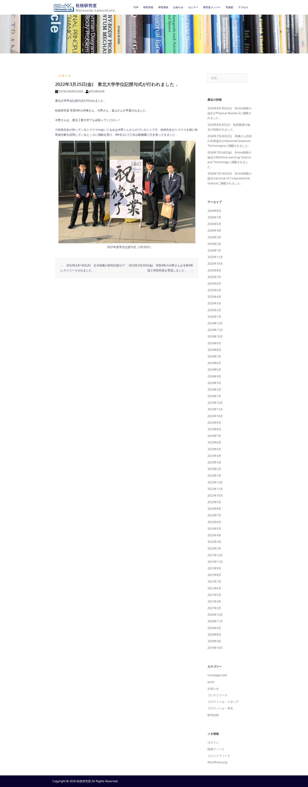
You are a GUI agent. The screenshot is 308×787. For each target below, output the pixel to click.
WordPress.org (217, 762)
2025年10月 (215, 264)
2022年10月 (215, 495)
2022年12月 (215, 482)
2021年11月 (215, 562)
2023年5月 (214, 449)
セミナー (193, 7)
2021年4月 (214, 601)
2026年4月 (214, 230)
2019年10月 (215, 648)
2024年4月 (214, 376)
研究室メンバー (212, 7)
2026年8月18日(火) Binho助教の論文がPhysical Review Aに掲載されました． (229, 113)
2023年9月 (214, 423)
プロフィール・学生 (220, 708)
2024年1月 (214, 396)
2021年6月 (214, 588)
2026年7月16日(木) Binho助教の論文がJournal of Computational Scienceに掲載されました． (229, 178)
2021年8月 (214, 575)
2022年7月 (214, 515)
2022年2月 (214, 548)
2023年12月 (215, 403)
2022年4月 (214, 535)
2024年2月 (214, 389)
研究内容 (148, 7)
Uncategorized (217, 675)
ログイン (213, 742)
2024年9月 (214, 343)
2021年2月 (214, 608)
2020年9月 (214, 628)
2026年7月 (214, 217)
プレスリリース (217, 695)
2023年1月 (214, 475)
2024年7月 (214, 356)
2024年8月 (214, 350)
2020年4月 (214, 641)
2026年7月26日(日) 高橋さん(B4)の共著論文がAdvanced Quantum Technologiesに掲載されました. (229, 141)
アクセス (243, 7)
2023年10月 (215, 416)
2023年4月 (214, 456)
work (210, 682)
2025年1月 (214, 317)
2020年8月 (214, 635)
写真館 (229, 7)
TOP (135, 7)
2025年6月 (214, 283)
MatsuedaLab (96, 91)
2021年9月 (214, 568)
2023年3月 (214, 462)
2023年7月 (214, 436)
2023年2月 (214, 469)
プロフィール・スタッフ (223, 702)
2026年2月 (214, 244)
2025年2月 (214, 310)
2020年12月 (215, 615)
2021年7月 (214, 581)
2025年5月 (214, 290)
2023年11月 (215, 409)
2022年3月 (214, 542)
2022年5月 (214, 529)
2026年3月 (214, 237)
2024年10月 (215, 336)
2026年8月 (214, 211)
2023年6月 (214, 442)
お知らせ (178, 7)
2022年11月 (215, 489)
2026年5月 (214, 224)
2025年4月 (214, 297)
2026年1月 (214, 250)
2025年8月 (214, 270)
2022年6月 (214, 522)
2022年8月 (214, 509)
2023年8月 (214, 429)
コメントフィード (218, 756)
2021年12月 (215, 555)
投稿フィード (216, 749)
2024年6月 (214, 363)
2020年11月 (215, 621)
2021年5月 (214, 595)
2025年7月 (214, 277)
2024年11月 (215, 330)
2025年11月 (215, 257)
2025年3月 (214, 303)
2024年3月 (214, 383)
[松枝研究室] (84, 7)
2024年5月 (214, 370)
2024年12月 (215, 323)
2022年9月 (214, 502)
